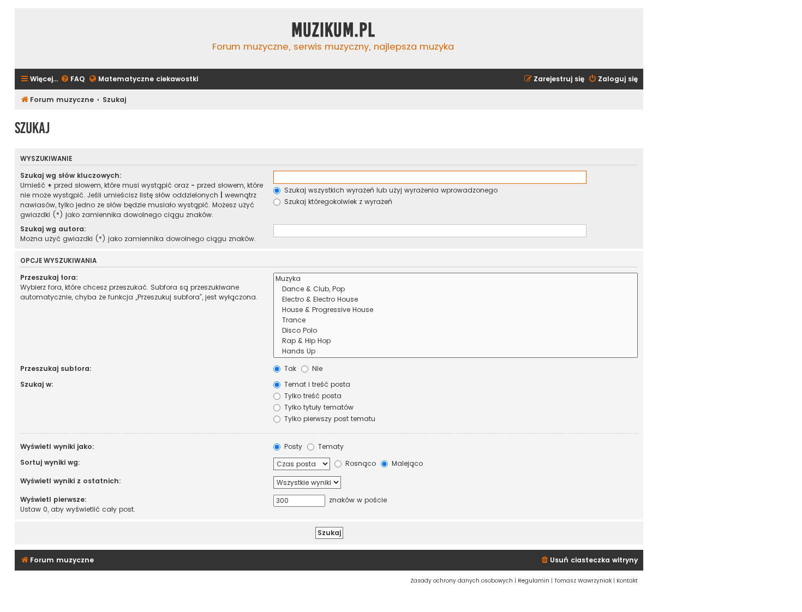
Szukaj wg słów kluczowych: (71, 175)
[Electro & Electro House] (455, 300)
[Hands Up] (455, 351)
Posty (292, 446)
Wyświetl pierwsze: (53, 499)
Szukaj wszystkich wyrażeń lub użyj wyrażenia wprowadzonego (390, 190)
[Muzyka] (455, 279)
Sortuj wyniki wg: (50, 462)
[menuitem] (73, 79)
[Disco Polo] (455, 331)
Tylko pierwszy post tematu (328, 418)
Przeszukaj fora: (49, 277)
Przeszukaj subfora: (56, 368)
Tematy (330, 446)
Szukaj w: (36, 384)
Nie (316, 368)
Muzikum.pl (333, 30)
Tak (289, 368)
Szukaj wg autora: (53, 228)
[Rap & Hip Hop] (455, 341)
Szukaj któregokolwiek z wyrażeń (337, 201)
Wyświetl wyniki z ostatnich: (70, 480)
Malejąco (406, 463)
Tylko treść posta (312, 395)
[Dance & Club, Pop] (455, 289)
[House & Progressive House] (455, 310)
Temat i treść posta (316, 384)
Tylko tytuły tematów (318, 407)
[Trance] (455, 320)
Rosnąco (359, 463)
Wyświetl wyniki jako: (57, 446)
